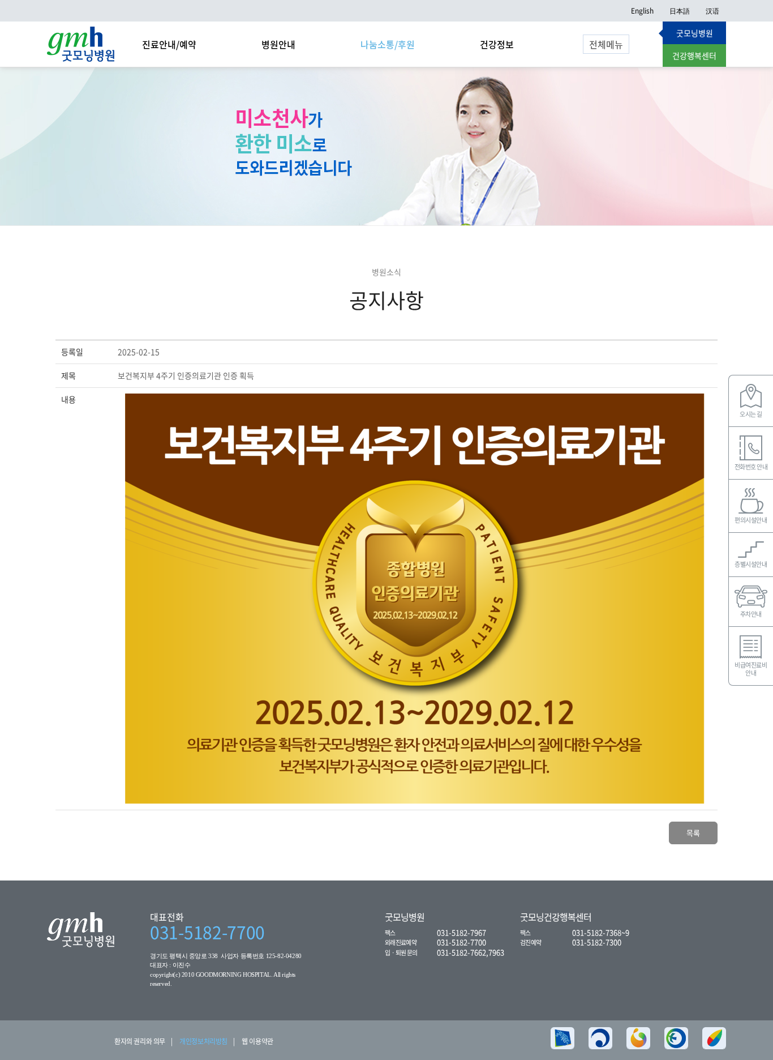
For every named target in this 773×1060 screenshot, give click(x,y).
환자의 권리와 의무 (139, 1041)
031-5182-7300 (596, 942)
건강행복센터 (694, 55)
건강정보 (497, 44)
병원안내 (278, 44)
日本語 (679, 11)
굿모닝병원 (694, 33)
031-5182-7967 (461, 932)
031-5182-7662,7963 (470, 952)
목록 (693, 832)
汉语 (712, 11)
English (642, 11)
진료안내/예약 (169, 44)
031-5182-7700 (207, 932)
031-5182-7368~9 (600, 932)
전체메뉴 (606, 44)
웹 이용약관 (257, 1041)
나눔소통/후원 (387, 44)
